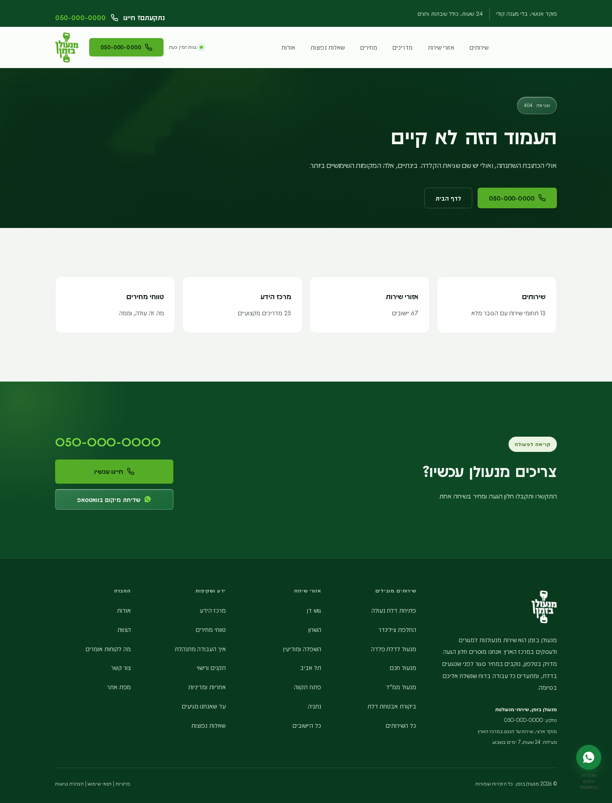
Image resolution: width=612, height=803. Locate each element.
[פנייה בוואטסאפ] (588, 757)
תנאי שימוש (99, 783)
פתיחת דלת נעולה (394, 610)
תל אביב (310, 667)
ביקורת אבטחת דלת (392, 706)
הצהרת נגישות (69, 783)
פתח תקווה (307, 687)
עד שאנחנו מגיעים (204, 706)
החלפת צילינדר (397, 629)
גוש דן (314, 610)
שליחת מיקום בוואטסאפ (108, 499)
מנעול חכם (403, 667)
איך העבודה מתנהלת (200, 648)
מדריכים (402, 47)
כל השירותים (401, 725)
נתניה (314, 706)
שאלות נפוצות (327, 47)
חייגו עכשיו (109, 471)
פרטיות (123, 783)
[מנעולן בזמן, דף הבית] (66, 47)
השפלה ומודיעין (302, 648)
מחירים (368, 47)
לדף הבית (448, 198)
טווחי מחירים (211, 629)
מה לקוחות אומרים (108, 648)
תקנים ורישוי (211, 667)
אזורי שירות (441, 47)
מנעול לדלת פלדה (394, 648)
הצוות (124, 629)
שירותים (479, 47)
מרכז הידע (213, 610)
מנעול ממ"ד (401, 687)
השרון (314, 629)
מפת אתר (119, 687)
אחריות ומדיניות (207, 687)
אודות (288, 47)
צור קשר (121, 667)
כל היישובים (307, 725)
